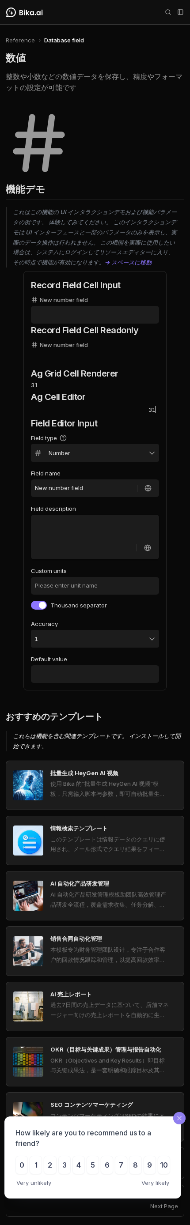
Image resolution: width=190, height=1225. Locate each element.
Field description (53, 508)
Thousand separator (78, 605)
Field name (46, 473)
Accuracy (44, 623)
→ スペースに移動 (128, 262)
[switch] (39, 605)
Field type (44, 437)
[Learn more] (62, 437)
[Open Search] (168, 12)
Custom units (49, 570)
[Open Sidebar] (180, 12)
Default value (49, 659)
